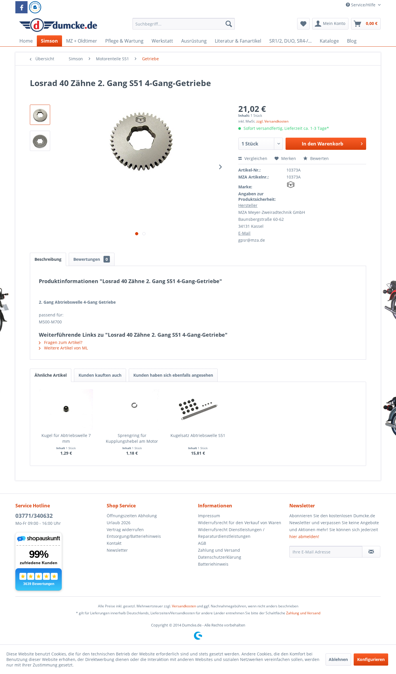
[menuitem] (183, 26)
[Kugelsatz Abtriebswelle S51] (198, 409)
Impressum (209, 515)
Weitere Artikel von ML (65, 348)
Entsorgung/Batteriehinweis (134, 536)
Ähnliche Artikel (50, 375)
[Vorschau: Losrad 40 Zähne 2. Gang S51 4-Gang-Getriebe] (40, 141)
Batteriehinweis (213, 564)
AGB (202, 543)
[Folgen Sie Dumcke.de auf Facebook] (21, 7)
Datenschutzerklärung (219, 557)
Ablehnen (338, 659)
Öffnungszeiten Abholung (132, 515)
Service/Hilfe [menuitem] (363, 5)
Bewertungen (90, 259)
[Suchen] (229, 24)
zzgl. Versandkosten (272, 121)
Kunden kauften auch (100, 375)
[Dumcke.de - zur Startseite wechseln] (58, 25)
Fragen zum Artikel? (62, 342)
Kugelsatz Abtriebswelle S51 (197, 435)
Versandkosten (184, 606)
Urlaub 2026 (118, 522)
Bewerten (319, 158)
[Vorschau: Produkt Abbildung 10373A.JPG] (40, 115)
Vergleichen (255, 158)
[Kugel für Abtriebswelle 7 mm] (66, 409)
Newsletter (117, 550)
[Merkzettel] (303, 24)
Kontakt (114, 543)
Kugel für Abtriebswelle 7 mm (66, 438)
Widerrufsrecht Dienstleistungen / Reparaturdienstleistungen (231, 533)
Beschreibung (47, 259)
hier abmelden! (304, 536)
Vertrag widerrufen (125, 529)
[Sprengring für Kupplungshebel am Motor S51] (132, 409)
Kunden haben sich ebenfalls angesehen (173, 375)
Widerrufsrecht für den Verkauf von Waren (239, 522)
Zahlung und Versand (219, 550)
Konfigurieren (371, 659)
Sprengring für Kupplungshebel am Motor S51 (132, 438)
